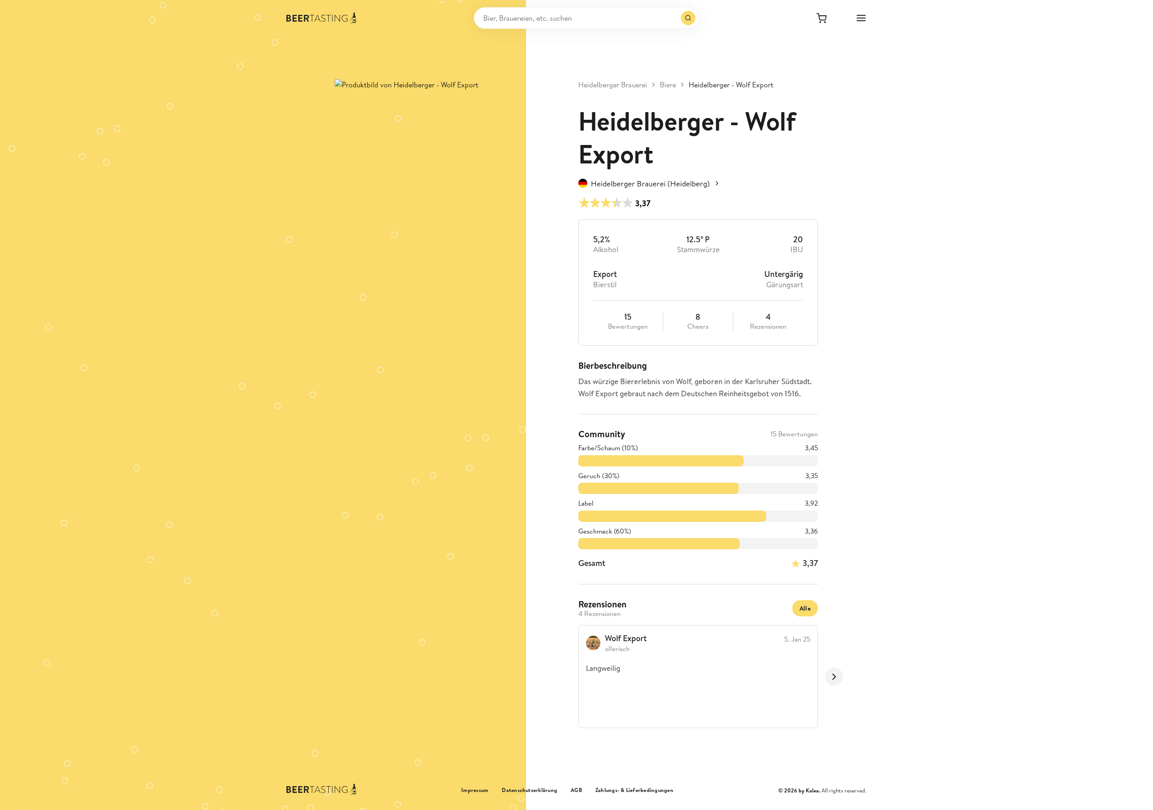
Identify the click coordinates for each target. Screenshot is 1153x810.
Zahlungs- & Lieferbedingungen (634, 790)
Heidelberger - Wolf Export (731, 85)
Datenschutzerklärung (529, 790)
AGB (576, 790)
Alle (805, 608)
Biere (668, 85)
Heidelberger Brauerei (612, 85)
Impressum (474, 790)
